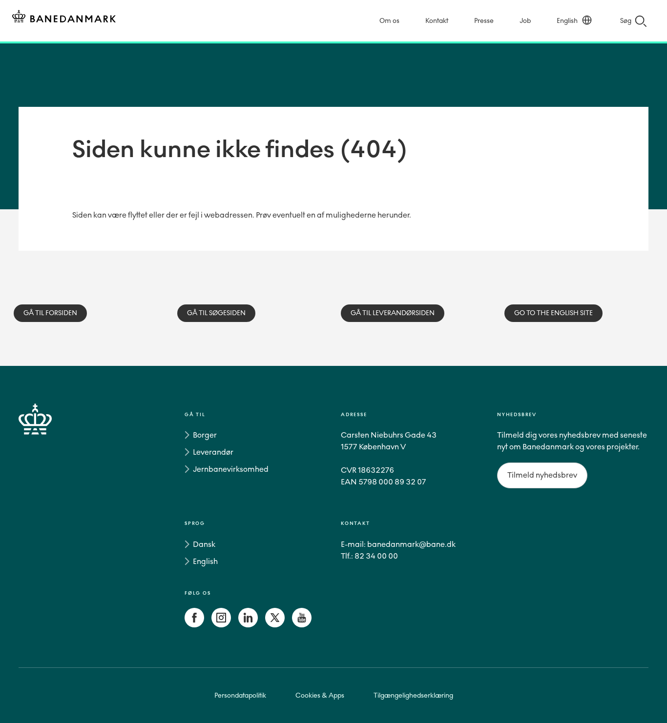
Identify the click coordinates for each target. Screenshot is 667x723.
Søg (625, 21)
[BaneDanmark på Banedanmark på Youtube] (302, 624)
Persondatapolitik (240, 695)
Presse (484, 21)
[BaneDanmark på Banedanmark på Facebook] (194, 624)
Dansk (204, 544)
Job (525, 21)
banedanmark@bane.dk (411, 544)
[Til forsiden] (64, 18)
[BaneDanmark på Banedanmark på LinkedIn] (248, 624)
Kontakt (436, 21)
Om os (389, 21)
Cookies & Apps (319, 695)
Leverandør (213, 452)
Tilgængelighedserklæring (413, 695)
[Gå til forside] (53, 521)
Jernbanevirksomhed (231, 469)
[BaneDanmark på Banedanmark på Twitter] (275, 624)
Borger (205, 435)
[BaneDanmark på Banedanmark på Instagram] (221, 624)
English (567, 21)
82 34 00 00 (376, 556)
